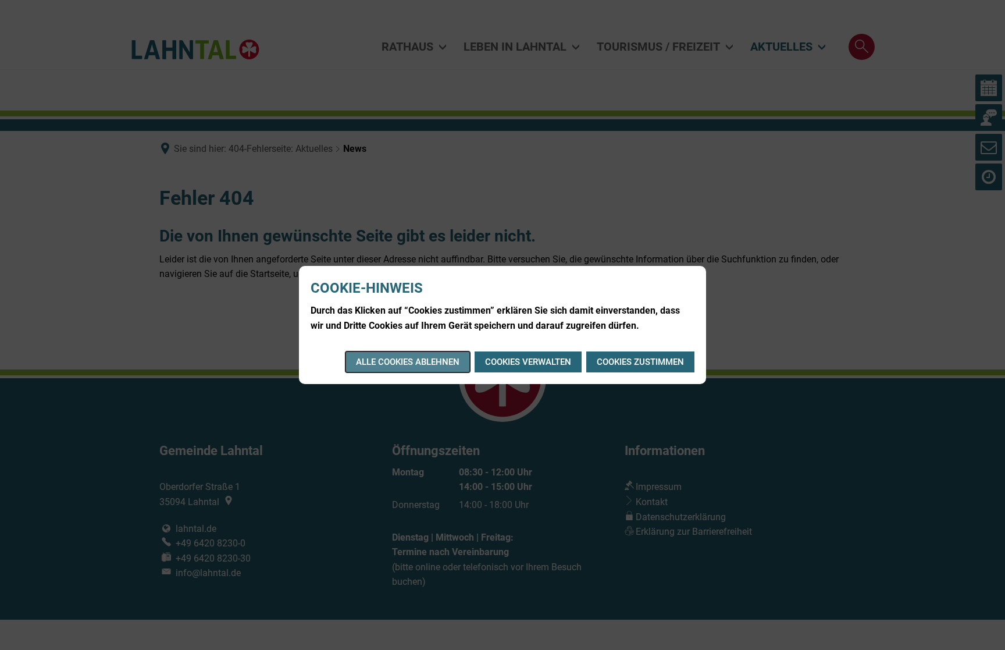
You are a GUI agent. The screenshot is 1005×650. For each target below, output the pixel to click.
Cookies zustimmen (640, 362)
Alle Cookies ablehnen (407, 362)
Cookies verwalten (528, 362)
